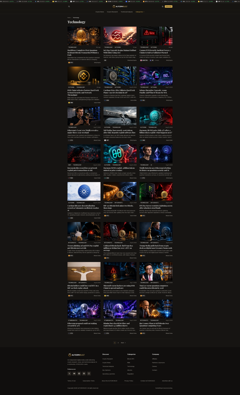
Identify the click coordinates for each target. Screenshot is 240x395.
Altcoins (118, 47)
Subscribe (168, 6)
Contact (154, 370)
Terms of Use (72, 381)
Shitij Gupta (97, 62)
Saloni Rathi (97, 102)
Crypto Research (112, 12)
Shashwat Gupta (132, 60)
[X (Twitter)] (69, 373)
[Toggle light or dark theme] (162, 6)
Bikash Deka (97, 140)
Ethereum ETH (72, 320)
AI (151, 165)
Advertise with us (167, 381)
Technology (72, 47)
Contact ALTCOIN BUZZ (148, 381)
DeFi (69, 165)
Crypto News (100, 12)
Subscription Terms (88, 381)
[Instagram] (89, 373)
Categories (139, 12)
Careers (154, 366)
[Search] (69, 6)
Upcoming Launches (108, 374)
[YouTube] (74, 373)
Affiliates (154, 359)
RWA (128, 362)
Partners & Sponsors (158, 362)
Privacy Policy (128, 381)
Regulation (130, 374)
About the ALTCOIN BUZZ (109, 381)
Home (69, 17)
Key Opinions (106, 370)
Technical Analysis (127, 12)
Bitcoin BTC (119, 202)
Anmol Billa (133, 100)
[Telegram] (79, 373)
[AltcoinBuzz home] (120, 6)
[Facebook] (84, 373)
